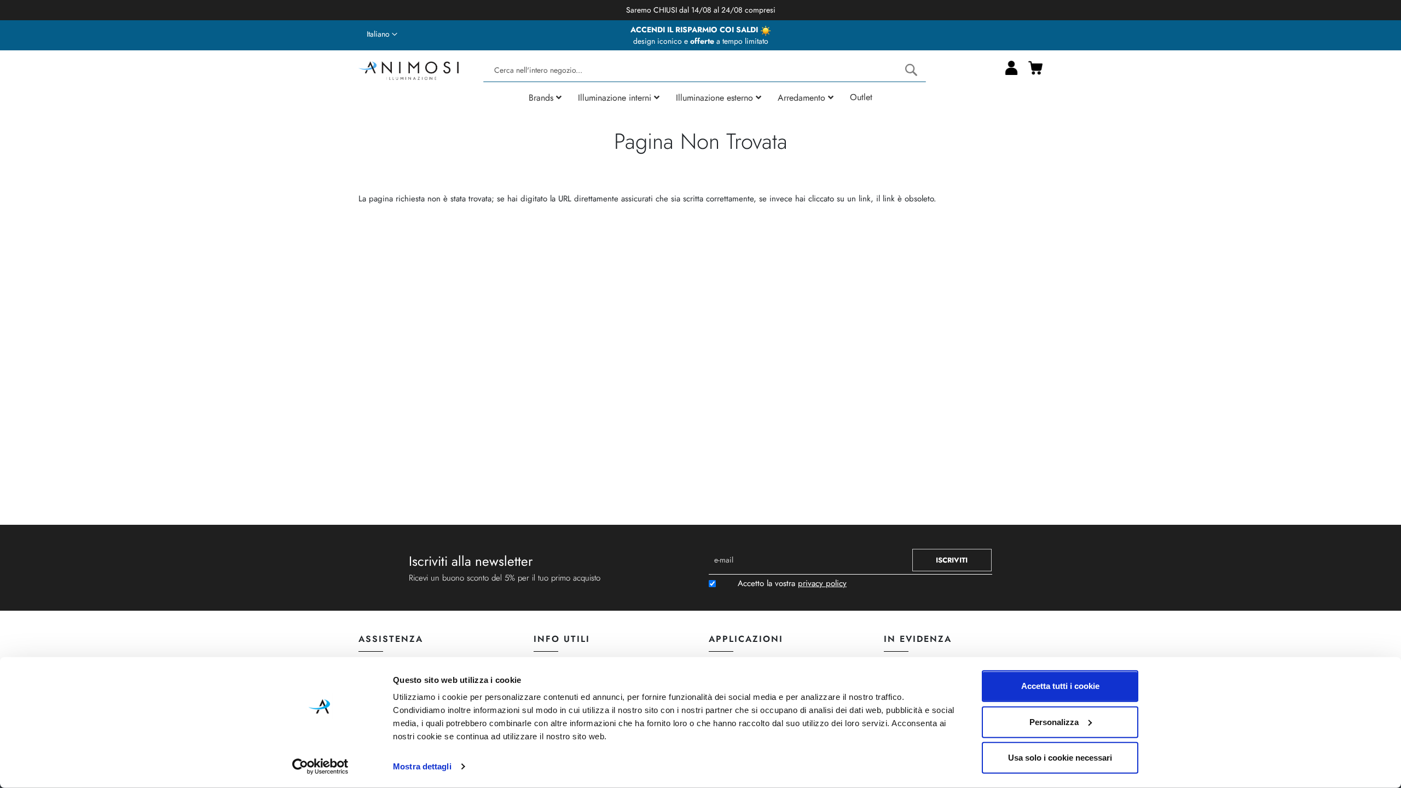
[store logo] (408, 69)
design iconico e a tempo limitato (700, 41)
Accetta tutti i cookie (1060, 686)
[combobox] (704, 70)
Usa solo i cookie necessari (1060, 757)
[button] (382, 34)
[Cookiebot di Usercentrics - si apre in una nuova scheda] (320, 766)
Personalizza (1054, 721)
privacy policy (822, 583)
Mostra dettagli (422, 766)
